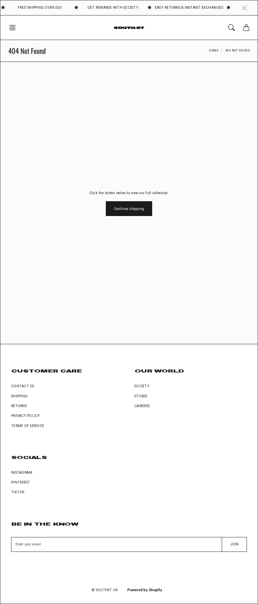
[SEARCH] (231, 27)
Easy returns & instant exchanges (189, 7)
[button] (14, 28)
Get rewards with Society (112, 7)
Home (213, 50)
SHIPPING (19, 396)
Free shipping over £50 (40, 7)
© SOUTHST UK (105, 590)
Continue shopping (129, 209)
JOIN (234, 544)
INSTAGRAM (21, 472)
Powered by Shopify (144, 590)
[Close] (244, 7)
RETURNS (19, 406)
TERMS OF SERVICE (27, 426)
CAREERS (141, 406)
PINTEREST (20, 482)
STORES (140, 396)
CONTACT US (22, 386)
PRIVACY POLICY (25, 416)
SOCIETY (141, 386)
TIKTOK (18, 492)
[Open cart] (246, 27)
